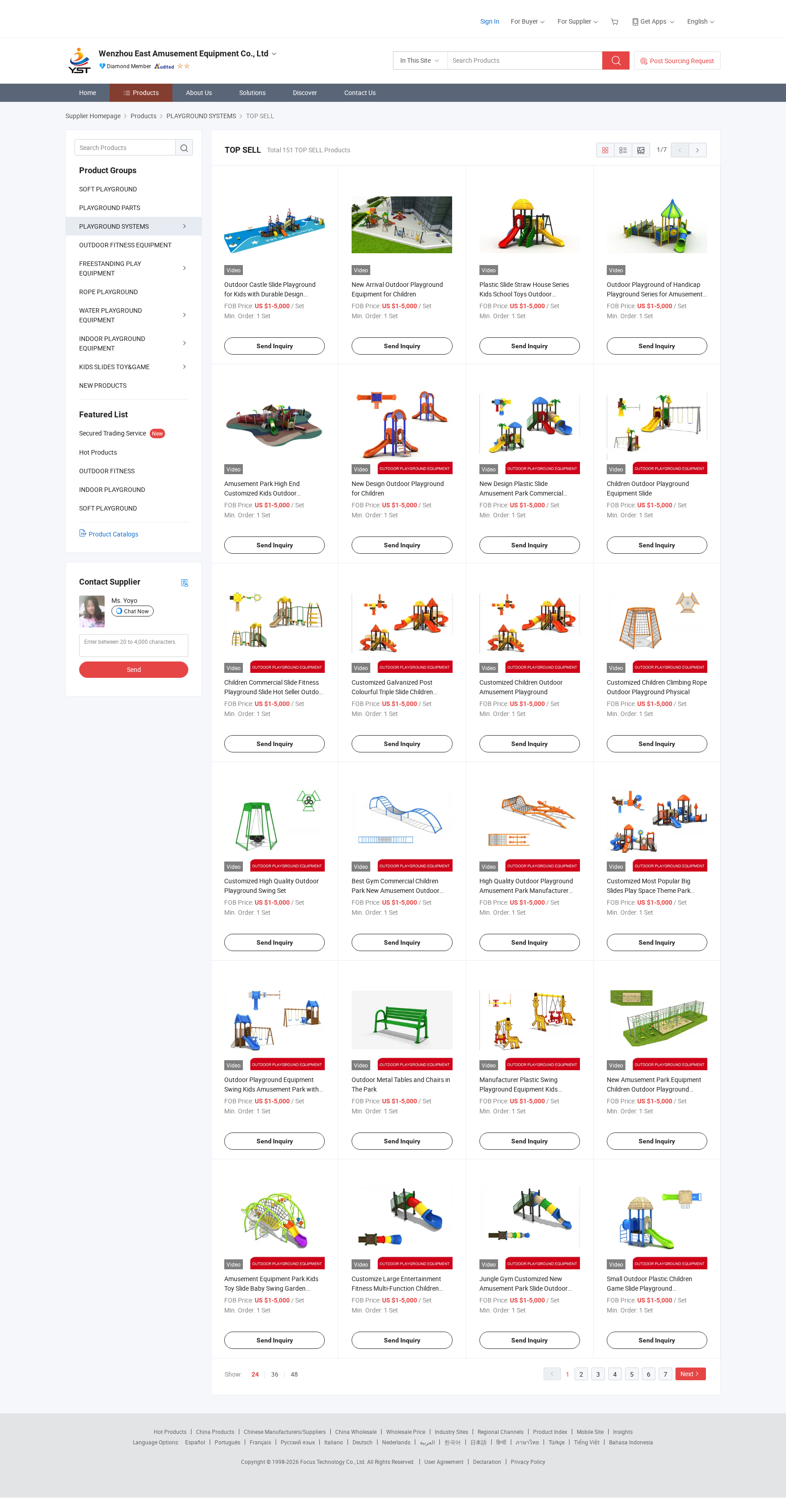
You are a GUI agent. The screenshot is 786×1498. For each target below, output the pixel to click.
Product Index (550, 1431)
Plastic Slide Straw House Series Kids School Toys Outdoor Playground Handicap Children (524, 294)
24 (255, 1374)
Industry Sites (451, 1431)
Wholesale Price (405, 1431)
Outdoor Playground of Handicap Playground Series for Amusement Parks (655, 294)
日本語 (478, 1442)
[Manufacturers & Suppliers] (124, 18)
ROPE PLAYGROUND (108, 291)
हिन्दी (501, 1442)
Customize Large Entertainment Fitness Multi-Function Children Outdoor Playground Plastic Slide (398, 1288)
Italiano (333, 1442)
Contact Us (360, 92)
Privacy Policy (528, 1461)
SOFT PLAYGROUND (108, 189)
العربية (427, 1442)
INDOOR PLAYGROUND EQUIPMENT (112, 343)
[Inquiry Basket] (615, 21)
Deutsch (363, 1442)
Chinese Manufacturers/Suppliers (285, 1431)
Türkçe (556, 1442)
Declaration (487, 1461)
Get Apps (653, 21)
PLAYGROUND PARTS (109, 207)
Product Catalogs (113, 534)
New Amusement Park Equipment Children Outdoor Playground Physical (654, 1089)
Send (134, 669)
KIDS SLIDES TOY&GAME (114, 366)
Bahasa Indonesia (631, 1442)
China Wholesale (356, 1431)
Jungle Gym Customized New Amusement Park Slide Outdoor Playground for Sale (523, 1288)
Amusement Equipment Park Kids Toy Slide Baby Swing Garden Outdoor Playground (271, 1288)
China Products (215, 1431)
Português (227, 1442)
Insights (623, 1431)
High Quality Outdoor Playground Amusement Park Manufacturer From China (526, 890)
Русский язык (298, 1442)
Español (195, 1442)
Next (687, 1373)
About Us (199, 92)
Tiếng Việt (587, 1442)
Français (260, 1442)
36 (274, 1374)
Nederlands (396, 1442)
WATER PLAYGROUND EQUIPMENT (110, 315)
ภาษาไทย (527, 1442)
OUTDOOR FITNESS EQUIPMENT (125, 244)
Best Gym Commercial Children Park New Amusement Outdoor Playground (395, 890)
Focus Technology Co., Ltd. (333, 1461)
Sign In (489, 21)
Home (87, 92)
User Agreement (444, 1461)
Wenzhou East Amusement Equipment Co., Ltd (183, 53)
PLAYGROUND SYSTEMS (114, 226)
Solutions (252, 92)
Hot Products (170, 1431)
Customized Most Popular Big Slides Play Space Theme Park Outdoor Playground (648, 890)
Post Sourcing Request (682, 60)
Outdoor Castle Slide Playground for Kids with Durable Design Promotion (270, 294)
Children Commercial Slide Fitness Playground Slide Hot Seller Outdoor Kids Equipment (274, 692)
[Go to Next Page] (697, 150)
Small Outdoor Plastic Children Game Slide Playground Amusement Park (649, 1288)
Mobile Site (590, 1431)
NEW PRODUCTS (102, 385)
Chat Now (136, 611)
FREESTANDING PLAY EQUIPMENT (110, 268)
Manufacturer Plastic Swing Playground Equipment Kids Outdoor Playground (518, 1089)
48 (294, 1374)
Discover (305, 92)
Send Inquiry (275, 346)
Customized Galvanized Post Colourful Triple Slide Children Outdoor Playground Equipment (396, 692)
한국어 (452, 1442)
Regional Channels (501, 1431)
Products (146, 92)
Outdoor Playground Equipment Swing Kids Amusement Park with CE (271, 1089)
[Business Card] (184, 582)
